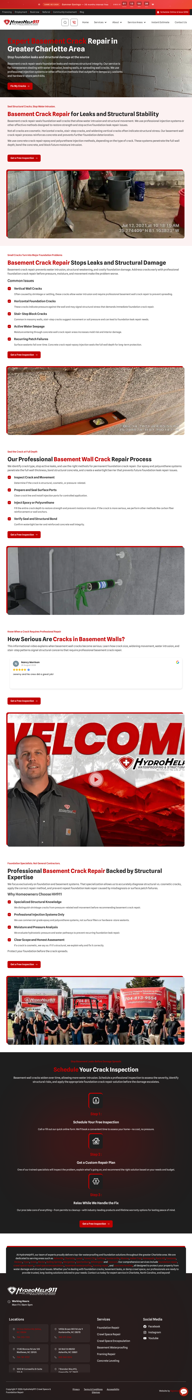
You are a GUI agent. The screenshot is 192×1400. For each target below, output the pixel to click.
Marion (41, 1262)
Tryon (26, 1262)
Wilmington (97, 1262)
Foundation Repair (108, 1327)
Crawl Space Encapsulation (113, 1340)
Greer (33, 1262)
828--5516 (65, 1357)
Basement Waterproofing (112, 1347)
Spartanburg (83, 1262)
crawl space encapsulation (49, 1265)
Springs (58, 1262)
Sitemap (96, 1392)
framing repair (100, 1265)
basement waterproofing (78, 1265)
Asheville (58, 1258)
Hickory (18, 1262)
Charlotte (69, 1258)
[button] (100, 22)
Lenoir (79, 1258)
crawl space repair (24, 1265)
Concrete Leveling (108, 1360)
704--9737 (23, 1357)
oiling (51, 1262)
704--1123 (23, 1337)
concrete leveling (123, 1265)
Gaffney (101, 1258)
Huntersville (113, 1258)
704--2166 (64, 1337)
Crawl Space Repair (109, 1334)
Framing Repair (106, 1354)
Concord (112, 1262)
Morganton (69, 1262)
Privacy (76, 1389)
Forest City (90, 1258)
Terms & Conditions (93, 1389)
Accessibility (113, 1389)
